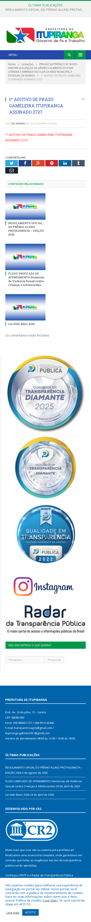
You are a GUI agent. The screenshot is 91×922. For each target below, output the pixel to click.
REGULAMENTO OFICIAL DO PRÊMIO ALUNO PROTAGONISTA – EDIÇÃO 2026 (26, 229)
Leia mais (50, 900)
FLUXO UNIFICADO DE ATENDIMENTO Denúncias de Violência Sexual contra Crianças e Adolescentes (46, 10)
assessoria (34, 855)
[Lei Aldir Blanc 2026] (25, 307)
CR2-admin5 (18, 123)
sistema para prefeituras (57, 850)
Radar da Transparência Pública (52, 875)
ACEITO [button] (30, 912)
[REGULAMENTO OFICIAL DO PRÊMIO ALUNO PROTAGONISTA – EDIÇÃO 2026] (25, 206)
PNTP (23, 875)
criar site (31, 850)
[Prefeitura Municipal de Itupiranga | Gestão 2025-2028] (45, 34)
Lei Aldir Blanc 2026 (21, 324)
